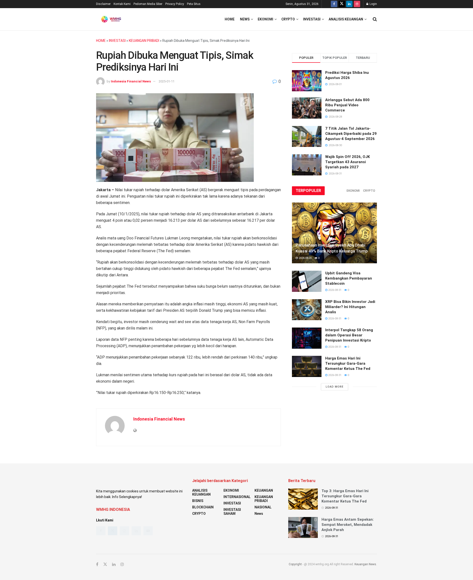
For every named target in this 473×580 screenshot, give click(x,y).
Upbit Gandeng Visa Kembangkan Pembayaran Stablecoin (348, 278)
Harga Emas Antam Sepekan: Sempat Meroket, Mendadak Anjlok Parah (347, 524)
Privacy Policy (174, 4)
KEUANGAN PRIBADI (144, 41)
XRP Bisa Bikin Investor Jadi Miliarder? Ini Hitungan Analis (350, 306)
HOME (101, 41)
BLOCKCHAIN (203, 507)
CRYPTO (288, 19)
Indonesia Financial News (131, 81)
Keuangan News (365, 564)
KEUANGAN (263, 490)
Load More (334, 386)
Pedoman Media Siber (148, 4)
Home (230, 19)
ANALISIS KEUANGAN (346, 19)
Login (373, 4)
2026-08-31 (305, 258)
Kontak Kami (122, 4)
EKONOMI (265, 19)
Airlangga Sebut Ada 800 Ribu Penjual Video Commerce (347, 105)
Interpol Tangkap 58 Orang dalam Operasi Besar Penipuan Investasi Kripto (349, 335)
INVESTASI (312, 19)
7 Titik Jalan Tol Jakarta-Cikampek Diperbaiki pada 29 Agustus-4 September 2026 (351, 133)
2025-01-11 (166, 81)
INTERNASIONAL (237, 497)
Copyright (295, 564)
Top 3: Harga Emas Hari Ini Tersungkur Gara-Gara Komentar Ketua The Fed (345, 496)
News (245, 19)
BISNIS (197, 501)
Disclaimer (103, 4)
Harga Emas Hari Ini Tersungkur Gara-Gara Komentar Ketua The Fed (347, 363)
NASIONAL (262, 507)
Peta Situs (194, 4)
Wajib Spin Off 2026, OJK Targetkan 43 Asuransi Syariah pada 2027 (347, 162)
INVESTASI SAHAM (232, 512)
